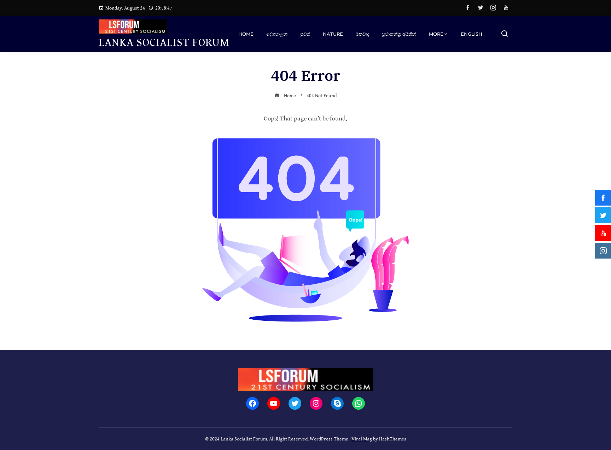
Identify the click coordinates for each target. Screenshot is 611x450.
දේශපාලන (276, 34)
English (471, 34)
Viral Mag (361, 439)
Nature (333, 34)
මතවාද (362, 34)
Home (246, 34)
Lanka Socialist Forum (164, 42)
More (436, 34)
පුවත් (305, 34)
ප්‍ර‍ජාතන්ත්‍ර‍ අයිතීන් (399, 34)
